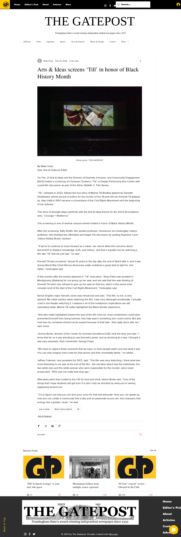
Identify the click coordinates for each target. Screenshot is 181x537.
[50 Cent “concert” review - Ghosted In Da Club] (135, 467)
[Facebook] (110, 5)
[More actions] (140, 61)
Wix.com (113, 534)
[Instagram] (105, 5)
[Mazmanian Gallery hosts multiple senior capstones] (89, 467)
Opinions (50, 41)
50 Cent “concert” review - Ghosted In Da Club (132, 485)
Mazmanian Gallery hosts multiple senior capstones (86, 485)
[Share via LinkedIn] (52, 425)
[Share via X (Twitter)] (45, 425)
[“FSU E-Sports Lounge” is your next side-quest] (43, 467)
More (123, 41)
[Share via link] (59, 425)
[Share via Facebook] (38, 425)
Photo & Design (97, 41)
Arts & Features (78, 41)
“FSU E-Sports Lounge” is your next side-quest (43, 485)
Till (78, 409)
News (38, 41)
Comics (112, 41)
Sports (62, 41)
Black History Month (63, 409)
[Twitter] (115, 5)
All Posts (27, 41)
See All (153, 450)
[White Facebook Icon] (29, 534)
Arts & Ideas (44, 409)
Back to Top (4, 524)
